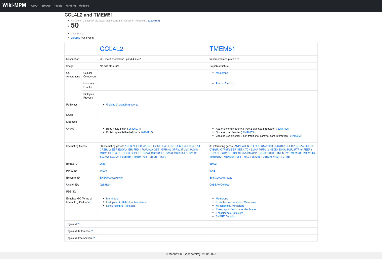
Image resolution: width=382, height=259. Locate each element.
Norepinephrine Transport (120, 205)
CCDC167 (279, 146)
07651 (213, 170)
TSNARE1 (256, 156)
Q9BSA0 (215, 184)
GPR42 (176, 149)
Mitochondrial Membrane (230, 205)
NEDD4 (274, 149)
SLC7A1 (104, 156)
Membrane (222, 73)
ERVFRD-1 (134, 149)
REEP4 (112, 153)
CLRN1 (171, 146)
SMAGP (252, 153)
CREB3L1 (105, 149)
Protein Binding (224, 83)
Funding (70, 5)
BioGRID (75, 37)
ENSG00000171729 (221, 177)
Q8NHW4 (105, 184)
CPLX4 (196, 146)
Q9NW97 (225, 184)
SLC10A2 (145, 153)
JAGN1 (194, 149)
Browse (46, 5)
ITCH (247, 149)
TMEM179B (140, 156)
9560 (102, 163)
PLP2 (290, 149)
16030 (103, 170)
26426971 (134, 128)
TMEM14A (295, 153)
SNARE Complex (226, 216)
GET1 (157, 149)
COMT (179, 146)
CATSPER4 (149, 146)
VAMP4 (277, 156)
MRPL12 (264, 149)
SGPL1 (135, 153)
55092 (213, 163)
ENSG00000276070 (111, 177)
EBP (114, 149)
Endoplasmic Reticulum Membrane (126, 202)
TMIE (238, 156)
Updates (84, 5)
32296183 (153, 20)
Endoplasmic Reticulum (229, 213)
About (34, 5)
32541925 (283, 128)
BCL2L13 (255, 146)
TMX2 (245, 156)
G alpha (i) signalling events (122, 104)
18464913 (146, 132)
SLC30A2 (168, 153)
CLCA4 (300, 146)
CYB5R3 (214, 149)
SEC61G (222, 153)
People (58, 5)
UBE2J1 (267, 156)
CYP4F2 (225, 149)
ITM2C (185, 149)
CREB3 (308, 146)
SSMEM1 (127, 156)
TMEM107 (282, 153)
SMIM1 (262, 153)
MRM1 (103, 153)
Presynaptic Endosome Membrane (236, 209)
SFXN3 (242, 153)
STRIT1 (271, 153)
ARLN (245, 146)
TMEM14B (308, 153)
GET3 (240, 149)
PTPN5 (298, 149)
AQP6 (128, 146)
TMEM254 (228, 156)
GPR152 (166, 149)
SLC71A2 (191, 153)
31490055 (248, 132)
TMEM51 (223, 48)
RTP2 (213, 153)
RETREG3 (124, 153)
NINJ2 (282, 149)
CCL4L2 (111, 48)
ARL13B (137, 146)
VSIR (162, 156)
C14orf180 (267, 146)
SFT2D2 (232, 153)
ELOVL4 (123, 149)
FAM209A (147, 149)
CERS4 (161, 146)
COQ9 (187, 146)
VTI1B (286, 156)
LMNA (254, 149)
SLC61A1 (179, 153)
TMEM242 (215, 156)
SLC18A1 (156, 153)
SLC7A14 (115, 156)
